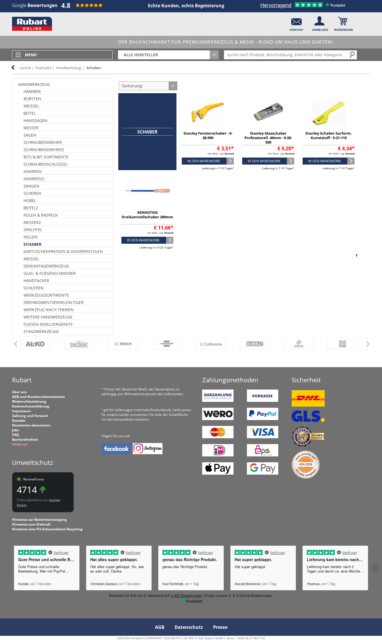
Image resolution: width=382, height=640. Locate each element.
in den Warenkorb (203, 161)
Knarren (32, 171)
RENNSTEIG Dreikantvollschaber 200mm (147, 214)
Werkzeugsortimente (46, 295)
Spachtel (32, 229)
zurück (25, 67)
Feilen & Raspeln (40, 215)
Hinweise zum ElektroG (31, 524)
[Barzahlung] (218, 400)
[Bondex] (79, 344)
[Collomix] (211, 344)
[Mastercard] (218, 437)
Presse (220, 627)
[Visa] (262, 437)
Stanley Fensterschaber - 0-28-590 (207, 135)
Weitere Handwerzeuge (48, 317)
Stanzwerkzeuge (41, 331)
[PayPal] (262, 418)
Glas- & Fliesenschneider (49, 273)
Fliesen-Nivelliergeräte (48, 324)
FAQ (15, 434)
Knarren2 (33, 178)
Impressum (21, 411)
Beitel (29, 113)
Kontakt (18, 420)
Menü (31, 54)
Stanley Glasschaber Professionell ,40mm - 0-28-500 (268, 138)
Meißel (31, 106)
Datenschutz (189, 627)
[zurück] (15, 343)
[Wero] (218, 418)
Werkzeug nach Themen (48, 309)
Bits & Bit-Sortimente (46, 157)
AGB (159, 627)
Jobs (15, 430)
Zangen (31, 186)
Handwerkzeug (68, 67)
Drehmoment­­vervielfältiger (53, 302)
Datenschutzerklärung (30, 406)
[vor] (368, 343)
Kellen (30, 237)
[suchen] (352, 54)
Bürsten (32, 98)
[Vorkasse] (262, 400)
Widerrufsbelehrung (29, 401)
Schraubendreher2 (43, 149)
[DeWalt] (255, 344)
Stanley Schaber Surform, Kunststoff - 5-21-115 (328, 135)
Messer (31, 127)
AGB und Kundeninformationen (38, 396)
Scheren (32, 193)
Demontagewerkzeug (46, 266)
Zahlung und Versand (30, 415)
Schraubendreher (42, 142)
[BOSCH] (123, 344)
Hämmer (32, 91)
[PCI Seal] (306, 477)
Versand (229, 153)
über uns (19, 392)
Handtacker (36, 280)
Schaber (93, 67)
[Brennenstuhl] (167, 344)
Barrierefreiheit (25, 439)
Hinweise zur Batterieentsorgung (39, 519)
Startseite (43, 67)
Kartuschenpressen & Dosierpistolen (63, 251)
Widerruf (19, 444)
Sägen (29, 135)
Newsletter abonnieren (31, 425)
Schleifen (33, 287)
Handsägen (35, 120)
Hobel (29, 200)
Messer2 (32, 222)
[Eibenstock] (299, 344)
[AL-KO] (35, 344)
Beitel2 (30, 207)
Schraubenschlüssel (45, 164)
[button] (296, 22)
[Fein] (343, 344)
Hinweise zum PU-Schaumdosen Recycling (47, 529)
